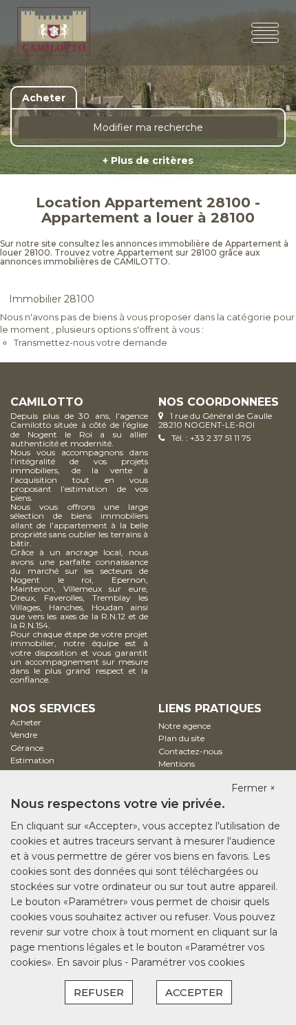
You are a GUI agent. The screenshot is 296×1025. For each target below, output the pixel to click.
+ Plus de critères (148, 160)
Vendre (23, 734)
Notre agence (184, 726)
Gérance (26, 748)
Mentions (176, 763)
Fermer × (253, 788)
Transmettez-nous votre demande (90, 342)
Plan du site (181, 738)
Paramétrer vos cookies (187, 962)
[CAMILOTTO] (63, 33)
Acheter (25, 722)
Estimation (32, 760)
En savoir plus (90, 962)
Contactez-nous (190, 751)
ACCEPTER (194, 992)
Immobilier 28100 (51, 299)
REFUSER (99, 992)
